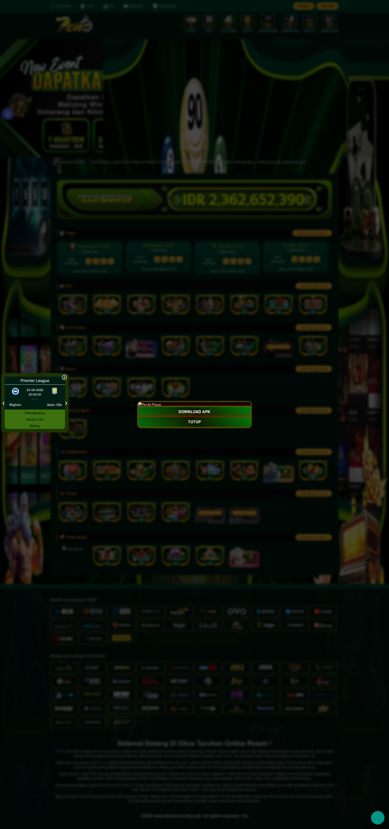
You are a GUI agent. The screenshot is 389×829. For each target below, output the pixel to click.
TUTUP (194, 421)
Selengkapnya (35, 412)
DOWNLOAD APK (194, 411)
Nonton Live (34, 419)
